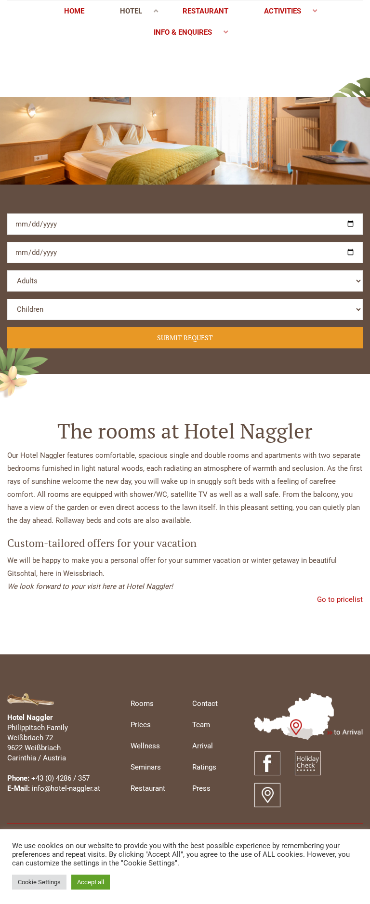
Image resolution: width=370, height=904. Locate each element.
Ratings (204, 767)
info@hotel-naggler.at (66, 788)
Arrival (202, 746)
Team (201, 724)
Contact (205, 703)
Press (201, 788)
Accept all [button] (90, 882)
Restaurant (148, 788)
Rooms (142, 703)
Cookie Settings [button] (39, 882)
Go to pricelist (340, 599)
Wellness (145, 746)
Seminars (146, 767)
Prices (141, 724)
